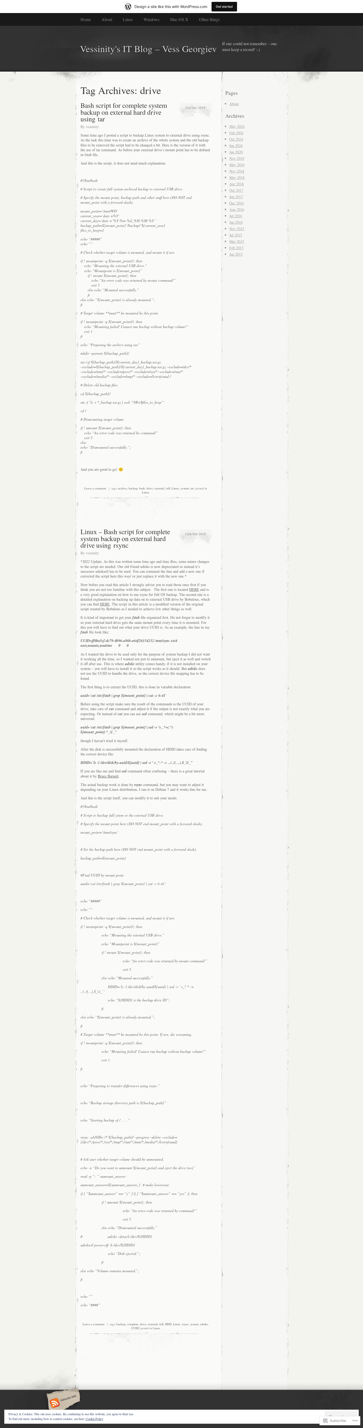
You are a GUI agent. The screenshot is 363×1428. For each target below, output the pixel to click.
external (159, 488)
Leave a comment (95, 488)
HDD (168, 1324)
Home (86, 19)
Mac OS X (179, 19)
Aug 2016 (236, 209)
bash (142, 488)
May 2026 (236, 126)
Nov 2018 (236, 171)
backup (133, 488)
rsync (185, 1324)
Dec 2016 (236, 203)
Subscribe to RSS (62, 1403)
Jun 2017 (236, 196)
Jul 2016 (235, 215)
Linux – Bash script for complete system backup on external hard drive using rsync (125, 538)
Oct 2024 (236, 139)
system (185, 488)
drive (149, 488)
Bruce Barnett (108, 776)
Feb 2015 (236, 247)
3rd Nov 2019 (195, 107)
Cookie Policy (94, 1419)
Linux (128, 19)
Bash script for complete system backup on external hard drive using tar (124, 112)
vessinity (92, 126)
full (168, 488)
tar (192, 488)
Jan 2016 (236, 222)
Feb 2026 (236, 132)
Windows (151, 19)
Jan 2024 (236, 145)
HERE (194, 589)
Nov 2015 (236, 228)
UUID (135, 1328)
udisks (204, 1324)
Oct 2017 (236, 190)
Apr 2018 (236, 183)
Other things (209, 19)
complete (132, 1324)
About (107, 19)
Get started (224, 7)
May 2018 (236, 177)
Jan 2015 (236, 254)
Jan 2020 (236, 151)
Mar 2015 (236, 241)
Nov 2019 (236, 158)
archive (122, 488)
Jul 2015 (235, 235)
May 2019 (236, 164)
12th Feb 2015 (195, 533)
